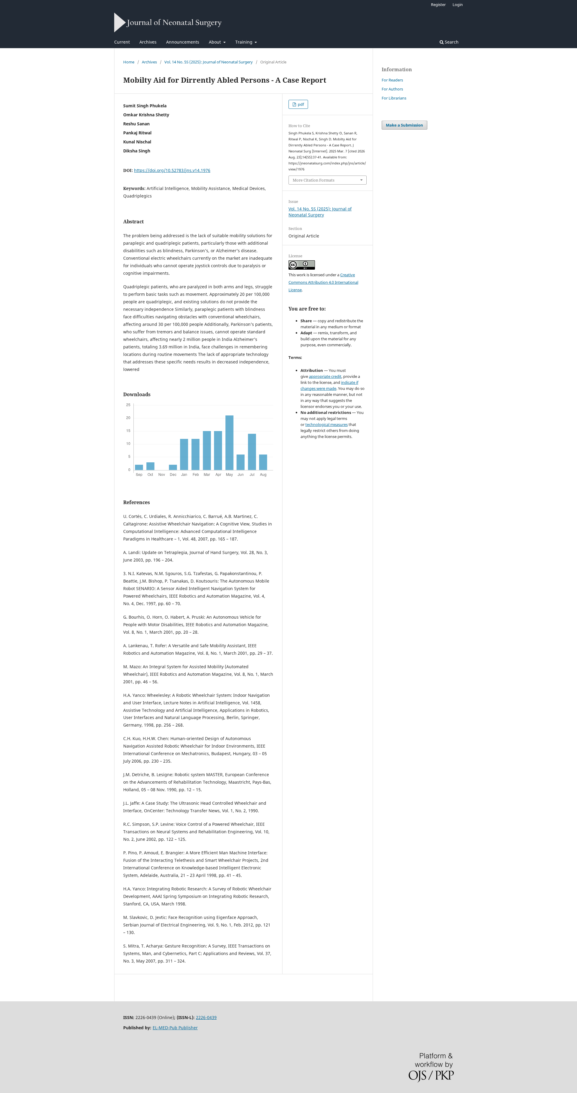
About (215, 42)
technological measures (326, 424)
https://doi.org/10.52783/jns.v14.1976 (172, 170)
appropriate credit (325, 376)
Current (122, 42)
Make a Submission (404, 125)
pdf (300, 104)
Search (451, 42)
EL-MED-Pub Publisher (175, 1027)
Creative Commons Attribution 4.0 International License (323, 282)
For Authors (392, 89)
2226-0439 (206, 1017)
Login (458, 4)
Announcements (182, 42)
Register (438, 4)
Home (128, 62)
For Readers (392, 80)
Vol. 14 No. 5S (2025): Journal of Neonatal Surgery (208, 62)
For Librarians (394, 98)
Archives (148, 42)
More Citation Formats (313, 180)
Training (244, 42)
